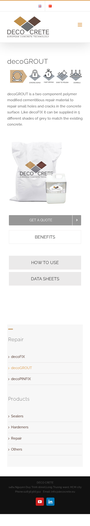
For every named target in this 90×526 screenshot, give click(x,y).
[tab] (45, 237)
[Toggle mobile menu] (80, 24)
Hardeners (19, 427)
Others (16, 449)
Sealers (17, 416)
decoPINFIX (21, 379)
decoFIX (18, 357)
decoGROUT (21, 368)
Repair (16, 438)
